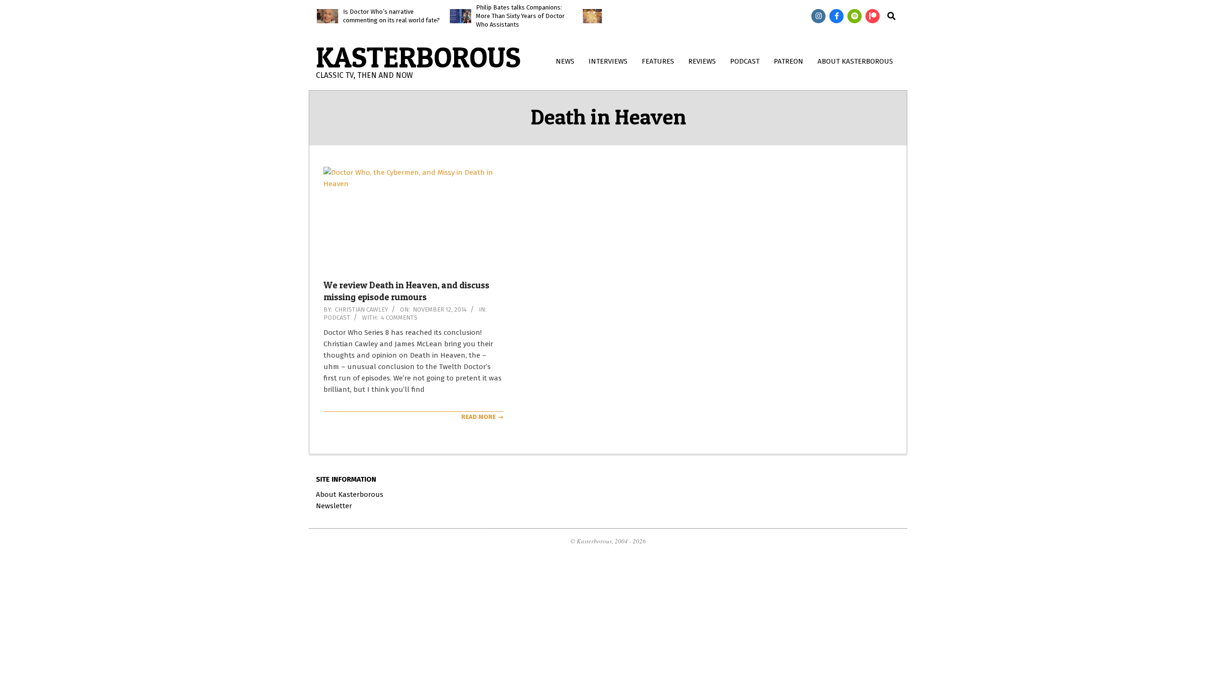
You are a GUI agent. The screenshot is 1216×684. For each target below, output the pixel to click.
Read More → (482, 416)
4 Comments (399, 317)
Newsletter (334, 506)
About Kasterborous (349, 494)
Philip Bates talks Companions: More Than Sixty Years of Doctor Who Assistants (520, 16)
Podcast (336, 317)
